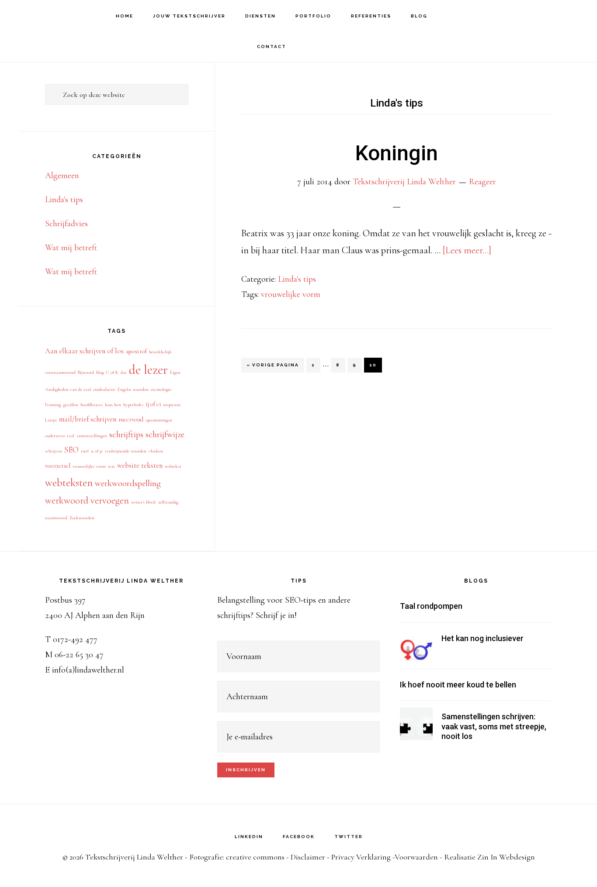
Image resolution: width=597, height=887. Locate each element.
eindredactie (104, 389)
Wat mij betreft (71, 247)
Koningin (396, 153)
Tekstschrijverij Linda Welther (57, 15)
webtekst (173, 466)
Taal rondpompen (431, 606)
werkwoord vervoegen (87, 500)
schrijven (53, 451)
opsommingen (159, 420)
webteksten (69, 482)
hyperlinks (133, 404)
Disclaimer (308, 857)
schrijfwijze (165, 434)
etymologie (161, 389)
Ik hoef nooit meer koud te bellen (458, 684)
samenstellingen (91, 435)
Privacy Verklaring (361, 857)
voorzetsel (57, 465)
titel (85, 451)
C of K (112, 372)
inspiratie (172, 404)
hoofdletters (91, 404)
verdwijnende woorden (125, 451)
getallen (70, 404)
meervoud (130, 419)
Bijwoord (86, 372)
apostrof (136, 351)
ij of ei (153, 404)
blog (100, 372)
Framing (53, 404)
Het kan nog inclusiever (482, 638)
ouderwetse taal (59, 435)
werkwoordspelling (128, 483)
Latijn (51, 420)
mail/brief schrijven (87, 419)
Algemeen (62, 175)
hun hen (113, 404)
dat (124, 372)
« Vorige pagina (272, 367)
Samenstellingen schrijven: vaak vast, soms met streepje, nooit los (493, 726)
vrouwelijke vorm (290, 294)
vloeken (156, 451)
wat (111, 466)
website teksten (140, 465)
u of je (97, 451)
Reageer (482, 181)
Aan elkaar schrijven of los (84, 350)
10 (375, 364)
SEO (71, 450)
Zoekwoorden (81, 518)
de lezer (148, 369)
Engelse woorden (133, 389)
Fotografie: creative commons (237, 857)
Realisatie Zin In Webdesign (489, 857)
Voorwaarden (416, 857)
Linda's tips (297, 279)
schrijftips (126, 434)
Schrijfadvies (66, 223)
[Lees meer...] (467, 250)
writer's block (143, 502)
